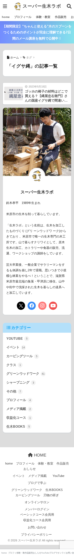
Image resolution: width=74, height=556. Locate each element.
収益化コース (18, 417)
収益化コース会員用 (37, 520)
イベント (15, 347)
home (6, 17)
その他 (13, 391)
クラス (13, 365)
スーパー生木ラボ (41, 6)
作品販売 (60, 17)
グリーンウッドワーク (25, 373)
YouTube (58, 476)
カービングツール (21, 356)
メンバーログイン (37, 509)
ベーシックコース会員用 (37, 514)
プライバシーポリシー (36, 534)
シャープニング (20, 382)
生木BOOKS (18, 426)
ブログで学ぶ (37, 483)
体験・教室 (43, 17)
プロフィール (22, 17)
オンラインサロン (37, 502)
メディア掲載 (18, 409)
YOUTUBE (17, 338)
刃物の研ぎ (51, 495)
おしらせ (29, 469)
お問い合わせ (37, 527)
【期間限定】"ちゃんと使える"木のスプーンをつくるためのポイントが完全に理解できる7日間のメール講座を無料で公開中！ (37, 32)
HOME (39, 455)
